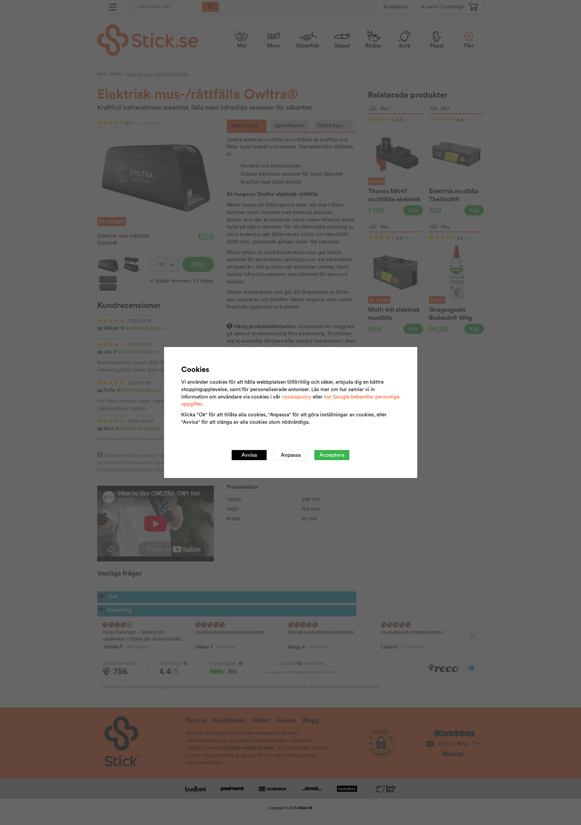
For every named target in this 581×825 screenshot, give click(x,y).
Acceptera (331, 455)
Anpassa (291, 455)
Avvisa (249, 455)
